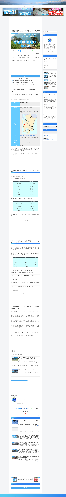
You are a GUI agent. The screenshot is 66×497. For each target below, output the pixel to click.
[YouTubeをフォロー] (19, 403)
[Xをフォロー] (18, 403)
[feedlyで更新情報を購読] (20, 403)
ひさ (17, 397)
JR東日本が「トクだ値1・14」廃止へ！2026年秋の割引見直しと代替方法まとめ (50, 113)
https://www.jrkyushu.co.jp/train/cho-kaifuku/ (27, 135)
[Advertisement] (25, 23)
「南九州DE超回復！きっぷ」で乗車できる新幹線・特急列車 (22, 80)
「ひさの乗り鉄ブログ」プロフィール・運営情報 (50, 59)
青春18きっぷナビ (46, 67)
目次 (25, 76)
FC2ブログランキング (50, 139)
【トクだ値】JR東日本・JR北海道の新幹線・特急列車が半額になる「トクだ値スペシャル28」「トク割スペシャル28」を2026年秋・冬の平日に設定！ (50, 108)
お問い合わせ (46, 61)
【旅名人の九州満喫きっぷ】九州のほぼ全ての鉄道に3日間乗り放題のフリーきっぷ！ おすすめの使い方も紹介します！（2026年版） (50, 118)
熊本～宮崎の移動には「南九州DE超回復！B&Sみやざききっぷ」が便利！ (24, 82)
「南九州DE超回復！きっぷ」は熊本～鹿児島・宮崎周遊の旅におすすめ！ (24, 84)
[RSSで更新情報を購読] (22, 403)
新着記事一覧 (46, 65)
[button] (37, 51)
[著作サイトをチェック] (17, 403)
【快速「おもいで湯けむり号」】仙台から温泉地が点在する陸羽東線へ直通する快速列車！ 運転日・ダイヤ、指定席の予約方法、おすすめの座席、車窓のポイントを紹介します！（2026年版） (50, 102)
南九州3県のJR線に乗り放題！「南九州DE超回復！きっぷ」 (22, 78)
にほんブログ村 (49, 135)
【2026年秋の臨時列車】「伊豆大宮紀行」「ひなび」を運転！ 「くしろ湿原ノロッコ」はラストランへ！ (50, 96)
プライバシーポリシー (47, 63)
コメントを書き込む (25, 487)
